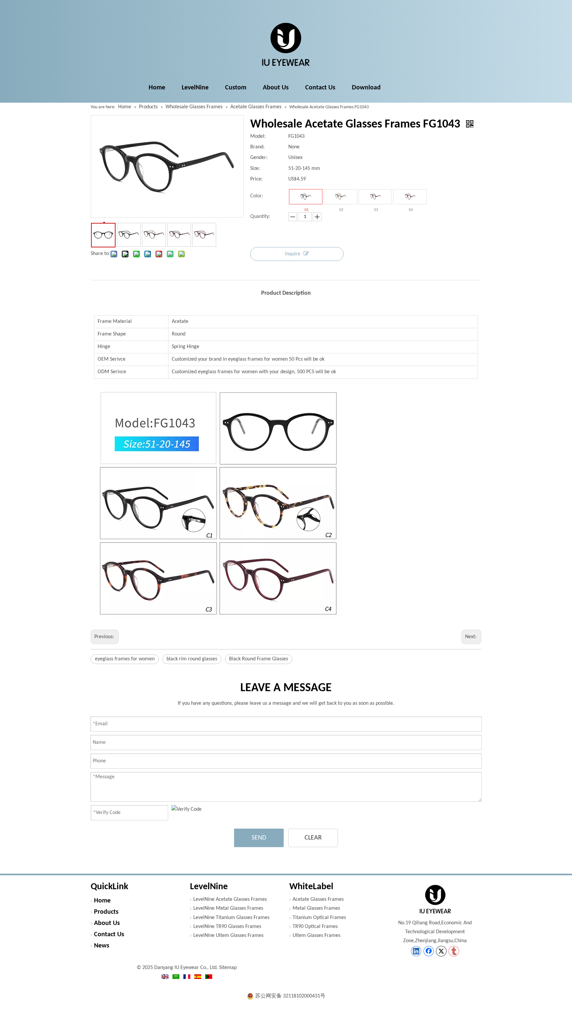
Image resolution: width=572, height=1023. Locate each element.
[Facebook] (428, 951)
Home (102, 900)
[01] (305, 196)
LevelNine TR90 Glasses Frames (227, 926)
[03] (375, 196)
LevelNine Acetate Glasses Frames (230, 899)
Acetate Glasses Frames (318, 899)
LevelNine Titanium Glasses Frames (231, 917)
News (101, 946)
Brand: (257, 147)
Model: (257, 136)
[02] (340, 196)
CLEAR (313, 838)
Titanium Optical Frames (319, 917)
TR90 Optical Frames (315, 926)
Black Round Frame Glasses (258, 659)
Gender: (258, 157)
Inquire (292, 254)
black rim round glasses (192, 659)
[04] (410, 196)
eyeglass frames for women (125, 659)
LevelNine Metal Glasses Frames (228, 908)
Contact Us (109, 934)
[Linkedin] (416, 951)
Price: (256, 179)
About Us (107, 923)
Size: (255, 168)
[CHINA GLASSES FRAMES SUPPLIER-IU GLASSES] (435, 899)
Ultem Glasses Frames (316, 935)
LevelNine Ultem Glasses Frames (228, 935)
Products (106, 912)
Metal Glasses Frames (316, 908)
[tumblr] (454, 951)
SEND (259, 838)
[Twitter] (441, 951)
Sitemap (228, 967)
